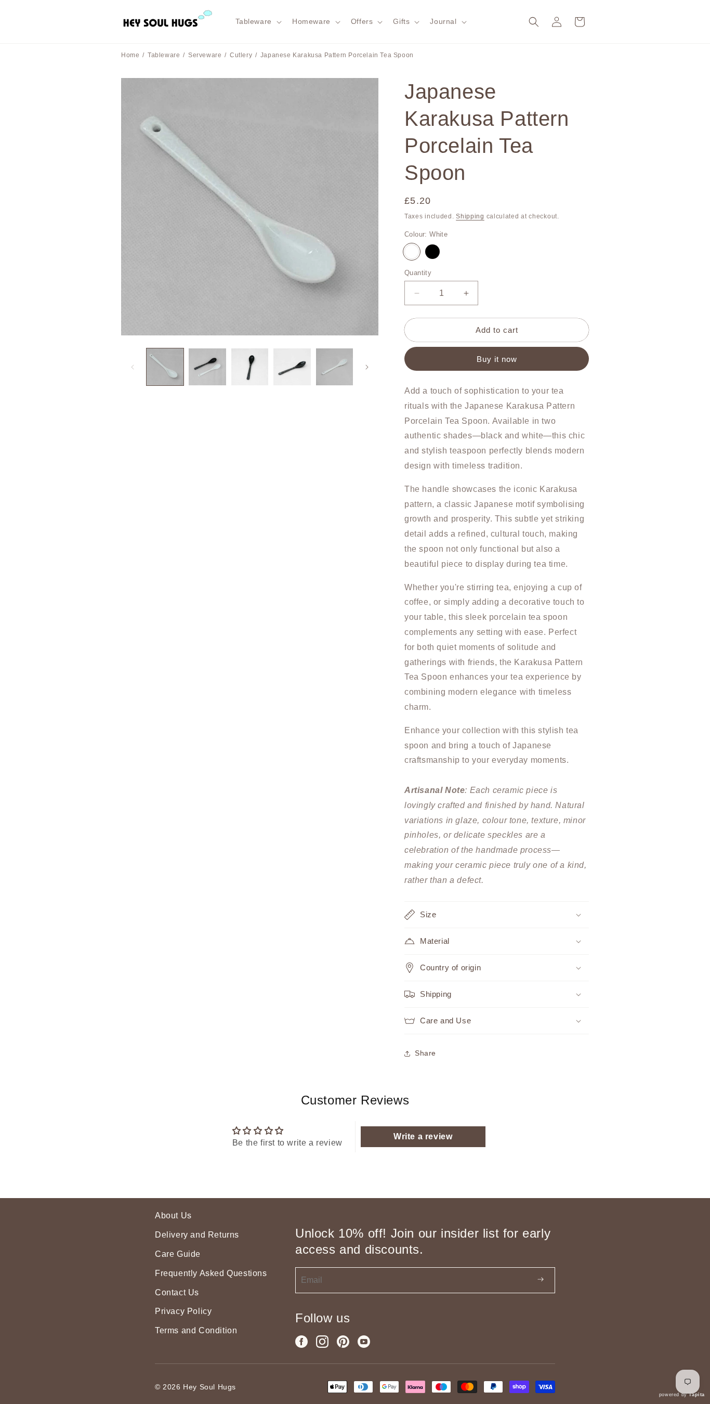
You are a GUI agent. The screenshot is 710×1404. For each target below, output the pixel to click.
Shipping (470, 216)
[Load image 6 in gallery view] (334, 366)
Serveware (204, 55)
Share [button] (425, 1053)
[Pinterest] (343, 1341)
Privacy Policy (183, 1311)
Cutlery (241, 55)
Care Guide (178, 1254)
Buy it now (497, 359)
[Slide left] (132, 367)
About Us (173, 1215)
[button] (257, 21)
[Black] (432, 251)
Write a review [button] (422, 1136)
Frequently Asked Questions (211, 1273)
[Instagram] (322, 1341)
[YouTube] (364, 1341)
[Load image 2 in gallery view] (207, 366)
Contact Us (177, 1292)
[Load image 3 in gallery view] (249, 366)
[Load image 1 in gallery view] (165, 366)
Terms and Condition (196, 1330)
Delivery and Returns (197, 1234)
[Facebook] (301, 1341)
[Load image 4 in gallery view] (291, 366)
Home (130, 55)
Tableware (164, 55)
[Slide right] (367, 367)
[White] (411, 251)
